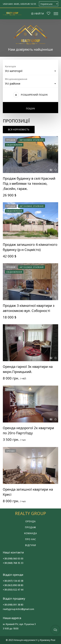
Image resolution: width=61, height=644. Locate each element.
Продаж (30, 527)
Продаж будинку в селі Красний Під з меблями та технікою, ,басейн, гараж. (29, 183)
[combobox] (30, 70)
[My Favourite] (48, 13)
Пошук (30, 108)
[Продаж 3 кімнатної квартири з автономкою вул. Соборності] (30, 281)
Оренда (30, 521)
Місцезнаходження (16, 79)
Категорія (10, 66)
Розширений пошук (34, 94)
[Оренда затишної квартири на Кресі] (30, 465)
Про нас (30, 539)
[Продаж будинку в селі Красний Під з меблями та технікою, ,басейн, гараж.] (30, 154)
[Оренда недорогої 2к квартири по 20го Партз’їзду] (30, 404)
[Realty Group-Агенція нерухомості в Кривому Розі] (12, 13)
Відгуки (30, 545)
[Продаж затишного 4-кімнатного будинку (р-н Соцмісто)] (30, 220)
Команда (30, 533)
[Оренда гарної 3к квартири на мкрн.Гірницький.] (30, 342)
